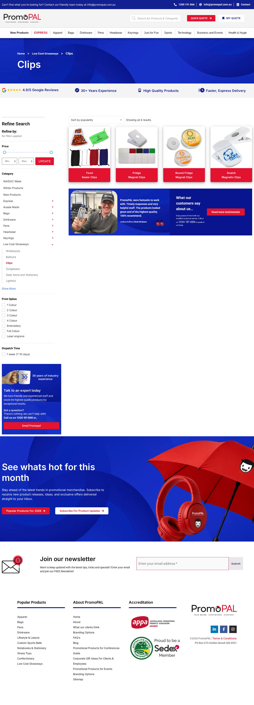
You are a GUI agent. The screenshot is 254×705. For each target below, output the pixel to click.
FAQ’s (76, 637)
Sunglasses (13, 268)
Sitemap (78, 679)
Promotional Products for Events (92, 668)
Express (8, 201)
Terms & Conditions (225, 638)
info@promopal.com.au (101, 4)
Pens (6, 225)
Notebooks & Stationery (31, 648)
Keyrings (8, 238)
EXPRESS (40, 32)
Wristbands (13, 251)
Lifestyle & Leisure (28, 637)
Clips (9, 262)
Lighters (11, 280)
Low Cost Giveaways (45, 53)
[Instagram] (233, 629)
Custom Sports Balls (29, 642)
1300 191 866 (25, 417)
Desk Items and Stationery (22, 274)
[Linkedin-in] (214, 629)
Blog (75, 642)
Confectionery (25, 658)
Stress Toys (24, 653)
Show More (9, 288)
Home (21, 53)
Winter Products (13, 188)
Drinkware (9, 219)
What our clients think (86, 627)
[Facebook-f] (223, 629)
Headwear (9, 231)
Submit (235, 563)
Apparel (22, 616)
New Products (19, 32)
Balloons (11, 256)
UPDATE (44, 161)
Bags (6, 213)
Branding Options (83, 632)
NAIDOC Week (12, 181)
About (77, 622)
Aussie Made (11, 207)
